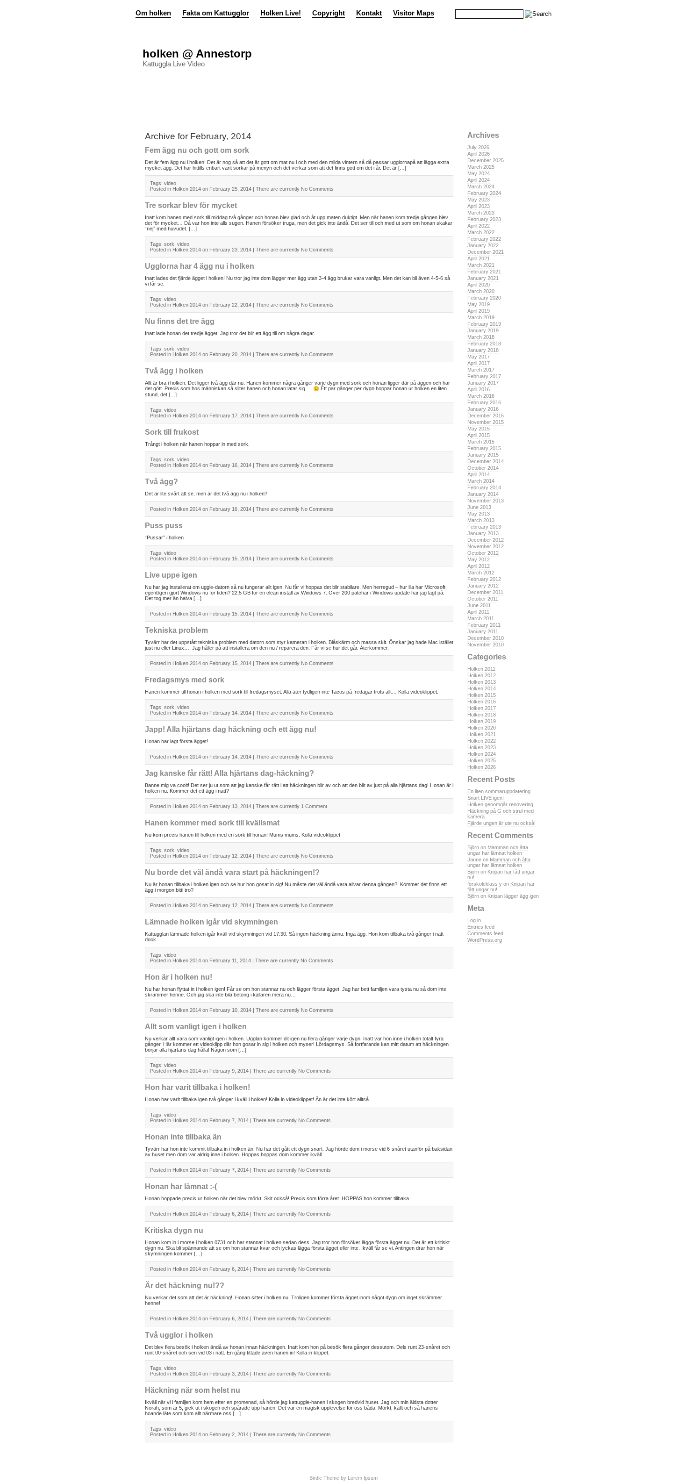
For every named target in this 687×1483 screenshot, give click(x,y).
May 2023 (478, 199)
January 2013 (483, 533)
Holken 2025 (481, 760)
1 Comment (314, 806)
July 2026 (478, 147)
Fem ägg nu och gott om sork (197, 150)
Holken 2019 (481, 721)
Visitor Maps (413, 13)
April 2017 (478, 363)
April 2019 (478, 311)
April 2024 (478, 180)
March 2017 (480, 370)
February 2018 (484, 343)
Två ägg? (161, 482)
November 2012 (485, 546)
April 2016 (478, 389)
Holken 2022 (481, 741)
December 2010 (485, 638)
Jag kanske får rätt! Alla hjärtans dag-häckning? (229, 773)
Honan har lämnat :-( (181, 1186)
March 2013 (480, 520)
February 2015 (484, 448)
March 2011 (480, 618)
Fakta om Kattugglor (215, 13)
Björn (473, 847)
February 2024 (484, 193)
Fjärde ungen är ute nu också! (501, 823)
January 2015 (483, 455)
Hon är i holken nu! (178, 977)
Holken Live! (280, 13)
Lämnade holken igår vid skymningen (211, 922)
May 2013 (478, 513)
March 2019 (480, 317)
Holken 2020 (481, 728)
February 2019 (484, 324)
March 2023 (480, 212)
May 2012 (478, 559)
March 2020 (480, 291)
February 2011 (484, 625)
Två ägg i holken (174, 371)
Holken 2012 (481, 675)
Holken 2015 (481, 695)
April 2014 (478, 474)
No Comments (317, 189)
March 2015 (480, 441)
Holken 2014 (481, 688)
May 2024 (478, 173)
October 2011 (482, 599)
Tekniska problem (176, 630)
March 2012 (480, 572)
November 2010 (485, 644)
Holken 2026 (481, 767)
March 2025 (480, 167)
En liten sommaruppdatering (498, 791)
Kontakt (369, 13)
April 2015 (478, 435)
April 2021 (478, 258)
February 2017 (484, 376)
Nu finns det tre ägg (180, 321)
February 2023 (484, 219)
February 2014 (484, 487)
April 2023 (478, 206)
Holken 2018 (481, 714)
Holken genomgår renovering (500, 804)
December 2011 (485, 592)
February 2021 (484, 271)
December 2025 (485, 160)
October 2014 (483, 468)
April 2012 (478, 566)
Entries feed (480, 927)
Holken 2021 (481, 734)
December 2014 (485, 461)
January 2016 (483, 409)
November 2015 (485, 422)
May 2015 (478, 428)
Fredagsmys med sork (184, 680)
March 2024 (480, 186)
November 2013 (485, 500)
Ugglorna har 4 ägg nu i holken (199, 266)
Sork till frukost (172, 432)
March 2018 (480, 337)
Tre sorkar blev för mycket (191, 205)
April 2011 (478, 612)
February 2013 (484, 527)
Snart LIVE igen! (485, 798)
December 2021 (485, 252)
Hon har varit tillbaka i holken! (197, 1087)
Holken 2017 (481, 708)
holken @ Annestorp (197, 53)
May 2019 (478, 304)
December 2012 (485, 540)
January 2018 (483, 350)
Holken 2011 (481, 669)
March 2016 (480, 396)
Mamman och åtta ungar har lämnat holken (497, 850)
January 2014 (483, 494)
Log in (474, 920)
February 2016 (484, 402)
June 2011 (479, 605)
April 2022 (478, 226)
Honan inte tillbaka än (183, 1137)
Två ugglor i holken (179, 1335)
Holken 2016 (481, 701)
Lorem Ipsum (363, 1478)
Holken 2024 (481, 754)
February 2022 (484, 239)
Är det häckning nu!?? (184, 1286)
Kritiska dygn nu (174, 1230)
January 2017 (483, 383)
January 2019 (483, 330)
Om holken (153, 13)
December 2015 (485, 415)
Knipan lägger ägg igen (513, 896)
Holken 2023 (481, 747)
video (170, 183)
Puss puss (164, 526)
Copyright (328, 13)
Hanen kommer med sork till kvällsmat (212, 823)
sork (169, 244)
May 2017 (478, 356)
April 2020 (478, 284)
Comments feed (485, 933)
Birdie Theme (324, 1478)
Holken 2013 (481, 682)
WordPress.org (484, 940)
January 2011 (482, 631)
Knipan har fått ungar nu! (501, 874)
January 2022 (483, 245)
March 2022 (480, 232)
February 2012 (484, 579)
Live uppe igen (171, 575)
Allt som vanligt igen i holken (196, 1027)
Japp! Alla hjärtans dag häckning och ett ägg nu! (230, 729)
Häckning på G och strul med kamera (500, 813)
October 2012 (483, 553)
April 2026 (478, 154)
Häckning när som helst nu (192, 1390)
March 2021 (480, 265)
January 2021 (483, 278)
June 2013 (479, 507)
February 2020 (484, 298)
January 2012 (483, 585)
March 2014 (480, 481)
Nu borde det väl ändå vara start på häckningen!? (232, 872)
